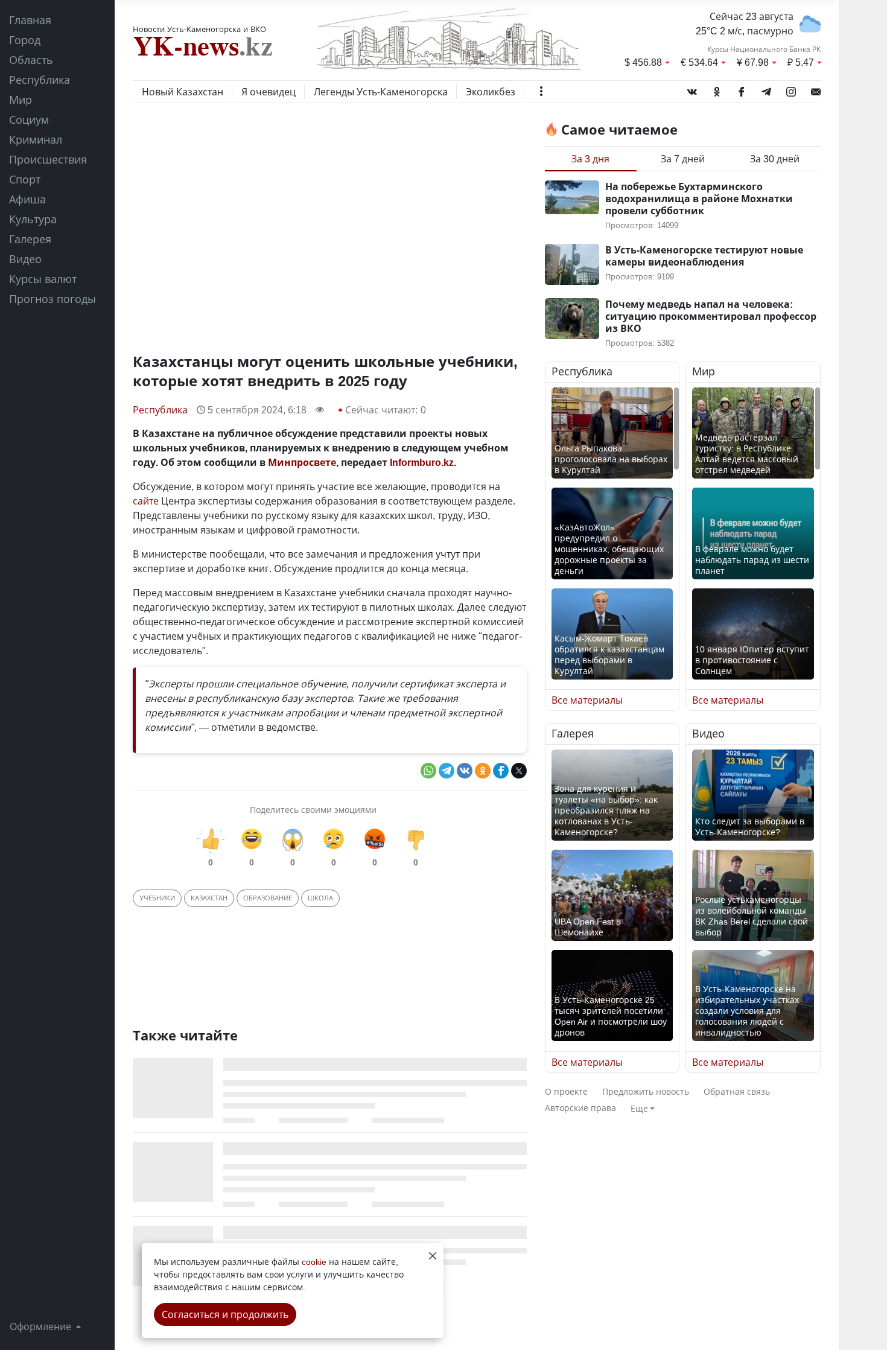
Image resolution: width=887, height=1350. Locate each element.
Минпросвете (302, 462)
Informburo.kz (422, 462)
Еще (639, 1108)
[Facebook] (741, 89)
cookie (314, 1261)
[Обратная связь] (816, 89)
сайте (146, 501)
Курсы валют (43, 279)
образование (267, 897)
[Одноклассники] (717, 89)
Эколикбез (490, 91)
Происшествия (48, 159)
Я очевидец (268, 91)
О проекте (566, 1091)
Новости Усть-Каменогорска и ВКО (199, 29)
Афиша (27, 199)
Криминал (35, 139)
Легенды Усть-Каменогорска (381, 91)
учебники (157, 897)
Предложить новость (645, 1091)
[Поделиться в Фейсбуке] (501, 770)
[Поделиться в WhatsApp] (428, 770)
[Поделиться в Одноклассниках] (483, 770)
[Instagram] (791, 89)
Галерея (30, 239)
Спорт (24, 179)
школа (320, 897)
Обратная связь (737, 1091)
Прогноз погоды (52, 298)
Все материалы (587, 700)
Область (31, 60)
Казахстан (209, 897)
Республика (39, 79)
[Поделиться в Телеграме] (446, 770)
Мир (20, 99)
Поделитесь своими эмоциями (313, 809)
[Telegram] (766, 89)
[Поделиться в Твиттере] (519, 770)
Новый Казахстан (182, 91)
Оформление (42, 1326)
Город (24, 40)
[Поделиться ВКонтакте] (464, 770)
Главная (30, 20)
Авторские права (580, 1107)
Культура (33, 219)
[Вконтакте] (692, 89)
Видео (25, 259)
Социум (29, 119)
